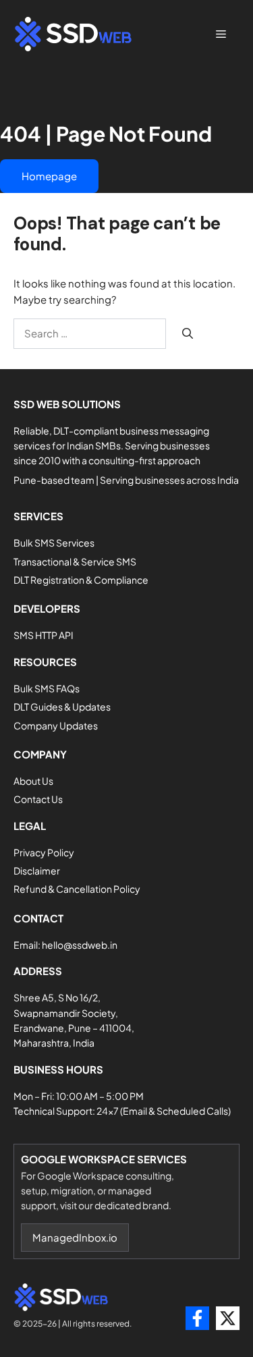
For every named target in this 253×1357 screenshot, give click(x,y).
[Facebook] (197, 1318)
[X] (228, 1318)
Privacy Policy (43, 852)
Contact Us (38, 799)
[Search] (187, 333)
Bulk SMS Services (53, 542)
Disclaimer (36, 870)
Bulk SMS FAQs (46, 688)
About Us (33, 781)
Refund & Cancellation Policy (76, 889)
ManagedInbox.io (74, 1237)
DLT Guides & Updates (62, 706)
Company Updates (55, 725)
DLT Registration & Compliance (80, 580)
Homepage (49, 175)
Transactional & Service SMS (74, 561)
